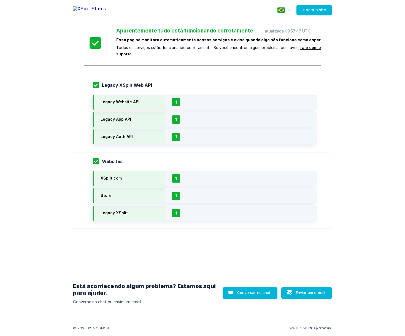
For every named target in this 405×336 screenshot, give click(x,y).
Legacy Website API (120, 101)
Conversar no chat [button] (254, 292)
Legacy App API (116, 119)
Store (106, 195)
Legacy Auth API (117, 136)
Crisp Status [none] (319, 328)
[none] (89, 9)
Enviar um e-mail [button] (310, 292)
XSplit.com (111, 178)
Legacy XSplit (114, 212)
